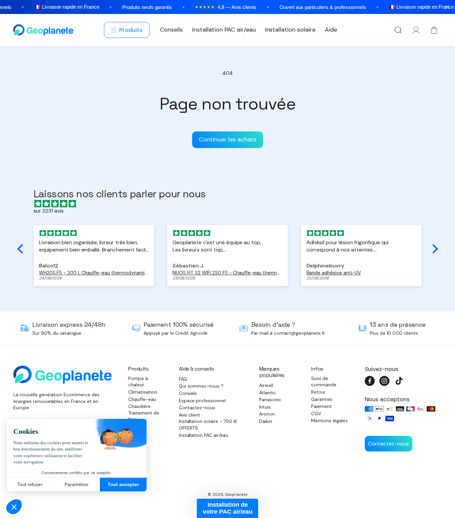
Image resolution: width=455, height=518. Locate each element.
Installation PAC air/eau (203, 435)
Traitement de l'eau (143, 416)
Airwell (266, 385)
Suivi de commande (323, 381)
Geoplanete (236, 494)
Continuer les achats (227, 139)
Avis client (190, 415)
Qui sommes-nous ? (201, 386)
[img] (231, 203)
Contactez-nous (197, 408)
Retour (318, 392)
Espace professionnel (202, 401)
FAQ (183, 379)
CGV (316, 414)
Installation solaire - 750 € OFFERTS (208, 424)
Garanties (321, 399)
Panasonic (270, 400)
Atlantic (267, 393)
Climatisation (142, 392)
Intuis (265, 407)
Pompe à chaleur (138, 381)
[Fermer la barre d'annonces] (447, 7)
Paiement (321, 406)
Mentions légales (329, 421)
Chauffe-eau (142, 399)
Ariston (267, 414)
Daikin (265, 421)
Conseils (188, 393)
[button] (127, 30)
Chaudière (139, 406)
